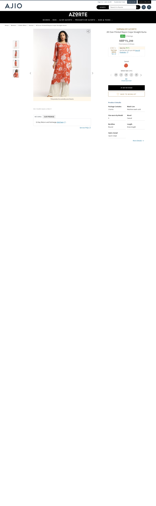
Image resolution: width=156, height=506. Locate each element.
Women (13, 25)
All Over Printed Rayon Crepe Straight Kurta (51, 25)
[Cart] (149, 7)
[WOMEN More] (51, 20)
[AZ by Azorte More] (73, 20)
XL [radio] (136, 75)
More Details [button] (137, 141)
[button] (144, 7)
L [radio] (131, 75)
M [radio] (126, 75)
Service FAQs (84, 128)
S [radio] (121, 75)
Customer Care (119, 2)
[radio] (126, 67)
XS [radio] (116, 75)
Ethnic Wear (22, 25)
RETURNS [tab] (38, 117)
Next (92, 72)
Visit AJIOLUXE (144, 2)
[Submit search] (138, 7)
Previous (30, 72)
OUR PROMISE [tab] (49, 117)
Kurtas (31, 25)
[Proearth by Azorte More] (96, 20)
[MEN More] (58, 20)
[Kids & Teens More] (112, 20)
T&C (113, 54)
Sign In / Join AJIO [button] (105, 2)
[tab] (16, 44)
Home (7, 25)
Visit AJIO (132, 2)
